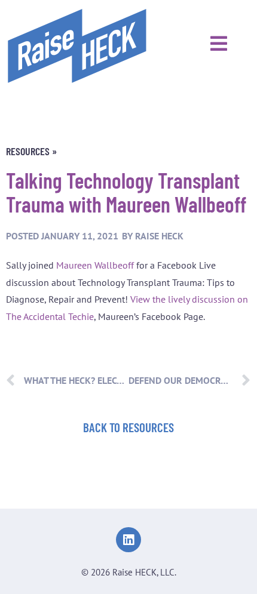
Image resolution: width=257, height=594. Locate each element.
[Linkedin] (128, 539)
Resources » (31, 151)
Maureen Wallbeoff (95, 265)
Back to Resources (128, 427)
